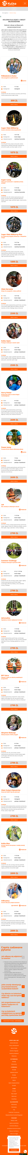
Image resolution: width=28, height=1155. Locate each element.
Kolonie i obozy (13, 12)
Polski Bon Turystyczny (14, 1112)
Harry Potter (6, 392)
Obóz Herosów (7, 289)
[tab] (14, 957)
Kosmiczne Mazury (14, 1125)
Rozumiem (14, 1150)
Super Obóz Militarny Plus (11, 234)
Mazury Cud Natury (14, 1131)
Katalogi (14, 1061)
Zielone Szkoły (14, 1048)
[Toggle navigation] (25, 3)
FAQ (14, 1109)
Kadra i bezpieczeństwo (14, 1083)
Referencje (14, 1096)
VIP (2, 505)
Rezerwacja (14, 1107)
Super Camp (6, 180)
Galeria (14, 1080)
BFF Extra (5, 675)
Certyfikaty (14, 1099)
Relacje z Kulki (14, 1120)
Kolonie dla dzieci (14, 1043)
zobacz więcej (14, 104)
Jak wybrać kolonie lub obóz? (14, 1128)
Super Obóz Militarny (9, 128)
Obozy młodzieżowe (14, 1045)
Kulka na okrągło (14, 1133)
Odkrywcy (5, 901)
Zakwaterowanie (14, 1072)
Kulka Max (5, 843)
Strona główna (5, 12)
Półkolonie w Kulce (8, 76)
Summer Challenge (9, 560)
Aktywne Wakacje (8, 733)
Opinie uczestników (14, 1123)
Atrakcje (14, 1075)
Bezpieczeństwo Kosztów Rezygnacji (14, 1115)
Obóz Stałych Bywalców (10, 790)
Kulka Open (6, 341)
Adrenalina (5, 618)
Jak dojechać (14, 1077)
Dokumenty (14, 1064)
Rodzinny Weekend (14, 1053)
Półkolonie (14, 1056)
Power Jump (6, 447)
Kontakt (14, 1085)
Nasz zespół (14, 1093)
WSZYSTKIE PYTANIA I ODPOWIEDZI (12, 1021)
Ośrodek (14, 1069)
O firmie (14, 1091)
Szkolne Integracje (14, 1050)
